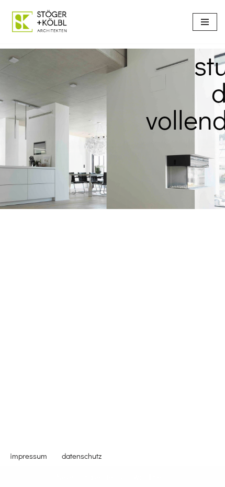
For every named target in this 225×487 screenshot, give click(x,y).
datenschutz (82, 455)
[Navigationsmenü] (205, 22)
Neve (65, 476)
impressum (28, 455)
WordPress (150, 476)
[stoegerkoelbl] (39, 21)
